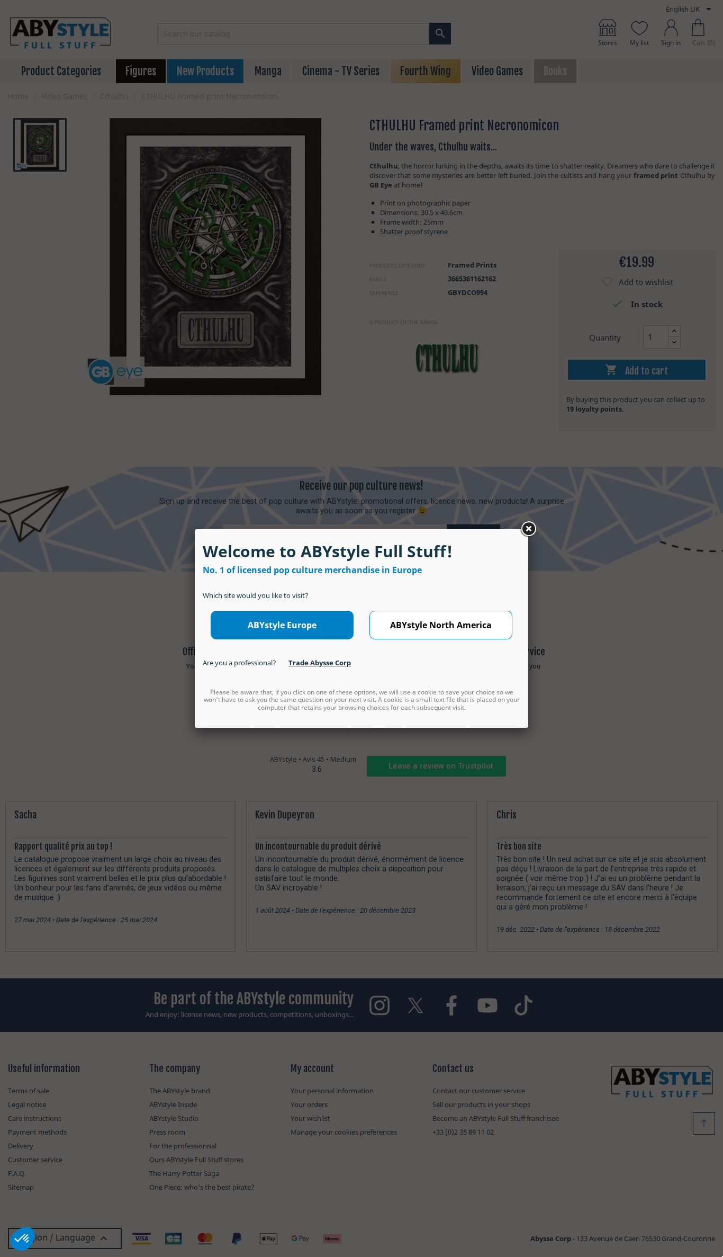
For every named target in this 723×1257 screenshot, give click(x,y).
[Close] (528, 529)
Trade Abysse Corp (319, 662)
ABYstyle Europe (282, 625)
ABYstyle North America (441, 625)
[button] (22, 1239)
